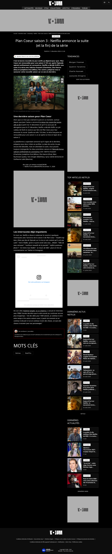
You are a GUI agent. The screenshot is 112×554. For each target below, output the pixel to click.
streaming (75, 8)
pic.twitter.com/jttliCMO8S (38, 165)
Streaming (29, 33)
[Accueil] (56, 3)
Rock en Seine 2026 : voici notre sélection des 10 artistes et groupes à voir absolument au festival (90, 483)
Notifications (61, 542)
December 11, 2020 (48, 166)
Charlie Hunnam (76, 71)
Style (46, 8)
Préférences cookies (77, 542)
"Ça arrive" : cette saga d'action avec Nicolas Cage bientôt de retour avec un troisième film (89, 468)
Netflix (35, 33)
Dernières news (22, 33)
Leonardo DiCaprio (77, 76)
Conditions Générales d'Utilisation (24, 539)
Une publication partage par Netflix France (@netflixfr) (39, 305)
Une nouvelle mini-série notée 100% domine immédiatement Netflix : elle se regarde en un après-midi (89, 208)
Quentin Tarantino (77, 67)
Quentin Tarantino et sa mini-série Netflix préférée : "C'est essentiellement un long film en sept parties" (90, 391)
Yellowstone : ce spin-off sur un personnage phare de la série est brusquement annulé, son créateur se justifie (89, 376)
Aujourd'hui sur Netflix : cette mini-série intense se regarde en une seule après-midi (90, 268)
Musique (38, 8)
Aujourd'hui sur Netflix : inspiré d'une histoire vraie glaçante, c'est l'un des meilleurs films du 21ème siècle (90, 191)
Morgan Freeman (76, 62)
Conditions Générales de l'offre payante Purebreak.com (43, 542)
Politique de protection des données (85, 539)
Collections (55, 8)
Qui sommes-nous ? (39, 539)
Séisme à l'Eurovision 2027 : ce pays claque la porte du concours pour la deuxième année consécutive (89, 452)
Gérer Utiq (68, 542)
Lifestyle (66, 8)
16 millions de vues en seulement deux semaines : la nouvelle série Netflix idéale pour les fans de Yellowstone (90, 254)
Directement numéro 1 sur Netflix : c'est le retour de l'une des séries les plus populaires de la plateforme (89, 223)
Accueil (15, 33)
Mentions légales (49, 539)
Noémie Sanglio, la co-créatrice (34, 311)
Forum (85, 8)
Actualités (29, 8)
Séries (18, 353)
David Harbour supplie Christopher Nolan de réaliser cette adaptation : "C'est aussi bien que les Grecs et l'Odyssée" (90, 360)
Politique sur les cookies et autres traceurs (65, 539)
